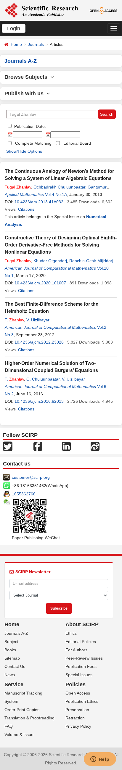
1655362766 (24, 494)
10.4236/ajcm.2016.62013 (39, 401)
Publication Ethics (81, 701)
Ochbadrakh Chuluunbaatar (59, 187)
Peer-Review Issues (84, 658)
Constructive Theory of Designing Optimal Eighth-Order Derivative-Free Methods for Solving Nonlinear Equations (61, 244)
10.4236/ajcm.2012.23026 (39, 342)
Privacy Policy (78, 726)
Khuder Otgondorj (50, 260)
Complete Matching (33, 143)
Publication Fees (81, 666)
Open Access (77, 693)
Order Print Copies (21, 709)
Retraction (75, 718)
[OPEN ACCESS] (103, 10)
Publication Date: (29, 126)
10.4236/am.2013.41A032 (39, 201)
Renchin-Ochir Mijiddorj (91, 260)
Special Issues (78, 674)
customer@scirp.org (31, 477)
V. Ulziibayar (37, 320)
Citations (26, 209)
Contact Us (14, 666)
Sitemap (12, 658)
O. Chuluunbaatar (43, 379)
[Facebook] (37, 446)
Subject (11, 641)
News (9, 674)
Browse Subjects (27, 77)
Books (10, 649)
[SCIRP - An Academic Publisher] (41, 10)
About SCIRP (82, 624)
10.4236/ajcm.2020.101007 (40, 283)
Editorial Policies (80, 641)
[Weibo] (95, 446)
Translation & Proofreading (29, 718)
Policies (75, 684)
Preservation (77, 709)
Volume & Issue (18, 734)
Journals (36, 44)
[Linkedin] (66, 446)
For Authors (76, 649)
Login (13, 28)
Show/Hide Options (24, 151)
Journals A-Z (16, 633)
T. (14, 320)
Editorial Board (77, 143)
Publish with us (25, 93)
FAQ (8, 726)
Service (13, 684)
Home (16, 44)
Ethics (71, 633)
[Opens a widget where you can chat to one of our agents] (100, 759)
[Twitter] (7, 446)
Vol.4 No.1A (56, 194)
